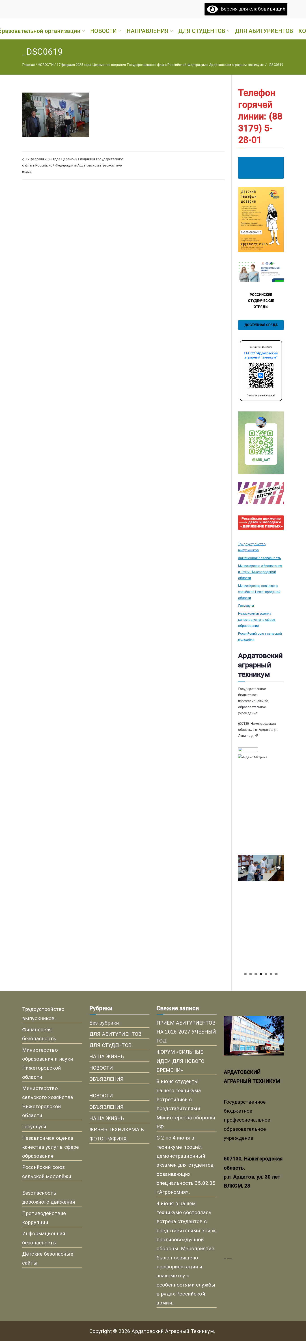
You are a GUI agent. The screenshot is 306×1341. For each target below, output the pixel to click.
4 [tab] (261, 974)
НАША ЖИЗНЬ (106, 1056)
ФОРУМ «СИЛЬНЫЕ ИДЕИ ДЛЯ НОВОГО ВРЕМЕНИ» (180, 1061)
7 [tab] (276, 974)
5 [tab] (266, 974)
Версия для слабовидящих (251, 9)
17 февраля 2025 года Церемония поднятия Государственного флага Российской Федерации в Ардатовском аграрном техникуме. (72, 165)
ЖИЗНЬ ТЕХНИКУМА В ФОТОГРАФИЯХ (116, 1134)
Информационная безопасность (43, 1238)
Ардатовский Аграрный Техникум (172, 1331)
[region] (261, 869)
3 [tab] (255, 974)
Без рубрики (104, 1023)
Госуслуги (246, 606)
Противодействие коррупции (44, 1217)
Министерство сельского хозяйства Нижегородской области (259, 592)
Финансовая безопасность (259, 558)
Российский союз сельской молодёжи (260, 637)
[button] (82, 31)
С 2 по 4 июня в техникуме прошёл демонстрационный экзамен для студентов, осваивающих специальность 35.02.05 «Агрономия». (186, 1165)
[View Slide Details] (261, 810)
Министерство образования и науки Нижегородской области (260, 572)
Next (278, 868)
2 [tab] (250, 974)
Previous (243, 868)
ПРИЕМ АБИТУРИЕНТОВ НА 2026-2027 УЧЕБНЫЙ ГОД (186, 1032)
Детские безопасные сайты (47, 1258)
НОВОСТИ (103, 31)
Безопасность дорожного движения (48, 1197)
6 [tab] (271, 974)
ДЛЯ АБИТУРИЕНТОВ (264, 31)
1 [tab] (245, 974)
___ (228, 1257)
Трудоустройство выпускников (252, 547)
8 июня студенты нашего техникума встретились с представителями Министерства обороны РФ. (186, 1103)
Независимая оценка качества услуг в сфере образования (256, 620)
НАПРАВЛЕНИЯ (147, 31)
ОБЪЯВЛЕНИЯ (106, 1079)
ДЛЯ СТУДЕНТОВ (201, 31)
